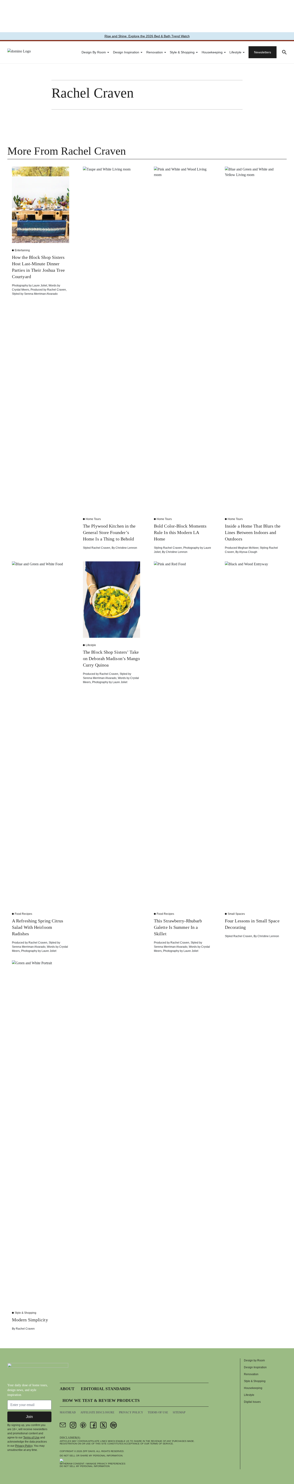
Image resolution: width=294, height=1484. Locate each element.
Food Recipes (23, 913)
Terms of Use (31, 1437)
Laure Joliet (39, 285)
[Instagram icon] (73, 1425)
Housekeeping (212, 52)
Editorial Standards (105, 1388)
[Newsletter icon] (63, 1425)
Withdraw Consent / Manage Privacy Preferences (92, 1463)
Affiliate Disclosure (97, 1412)
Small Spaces (236, 913)
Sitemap (179, 1412)
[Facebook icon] (93, 1425)
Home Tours (93, 519)
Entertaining (22, 250)
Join (29, 1417)
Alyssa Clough (248, 552)
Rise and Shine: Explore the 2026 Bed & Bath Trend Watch (147, 36)
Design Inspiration (126, 52)
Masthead (68, 1412)
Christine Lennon (126, 547)
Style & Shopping (182, 52)
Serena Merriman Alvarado (41, 293)
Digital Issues (252, 1401)
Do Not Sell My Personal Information (85, 1466)
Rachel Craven (56, 289)
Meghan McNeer (248, 547)
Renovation (154, 52)
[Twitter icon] (103, 1425)
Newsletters (262, 52)
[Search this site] (284, 52)
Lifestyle (235, 52)
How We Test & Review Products (101, 1400)
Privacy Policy (23, 1445)
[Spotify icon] (113, 1425)
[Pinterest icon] (83, 1425)
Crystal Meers (20, 289)
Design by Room (94, 52)
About (67, 1388)
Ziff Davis (89, 1451)
